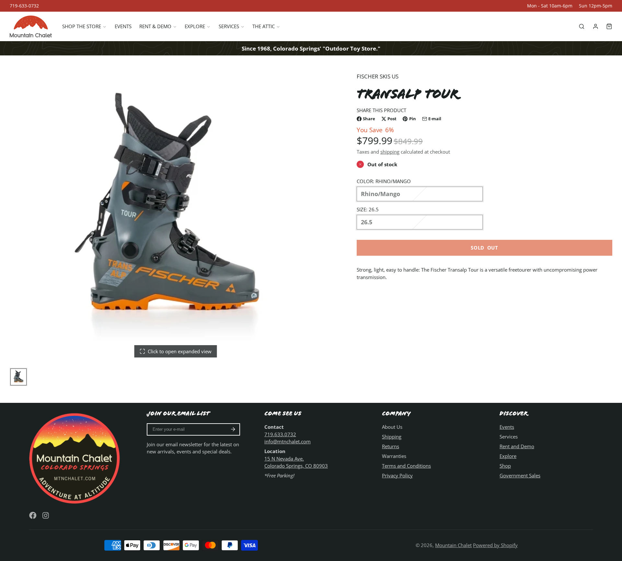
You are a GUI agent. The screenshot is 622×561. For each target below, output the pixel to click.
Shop (505, 465)
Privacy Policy (397, 475)
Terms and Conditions (406, 465)
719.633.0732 (280, 434)
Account (596, 26)
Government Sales (520, 475)
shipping (389, 151)
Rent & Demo (155, 26)
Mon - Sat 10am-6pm (549, 6)
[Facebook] (33, 515)
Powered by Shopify (495, 545)
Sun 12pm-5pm (595, 6)
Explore (195, 26)
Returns (390, 446)
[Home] (31, 26)
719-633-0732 (24, 6)
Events (123, 26)
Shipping (391, 436)
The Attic (263, 26)
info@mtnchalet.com (287, 441)
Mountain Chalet (453, 545)
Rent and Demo (517, 446)
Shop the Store (81, 26)
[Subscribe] (233, 429)
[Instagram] (46, 515)
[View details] (75, 457)
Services (229, 26)
